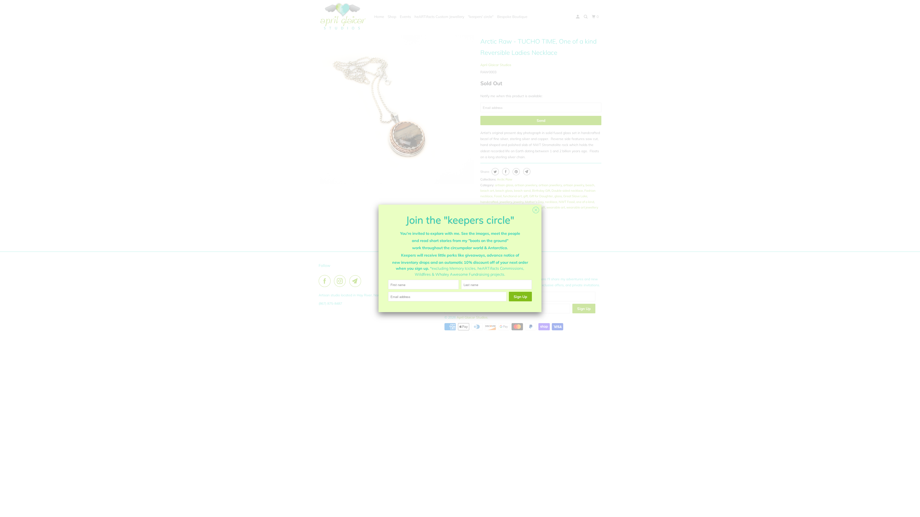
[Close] (536, 209)
